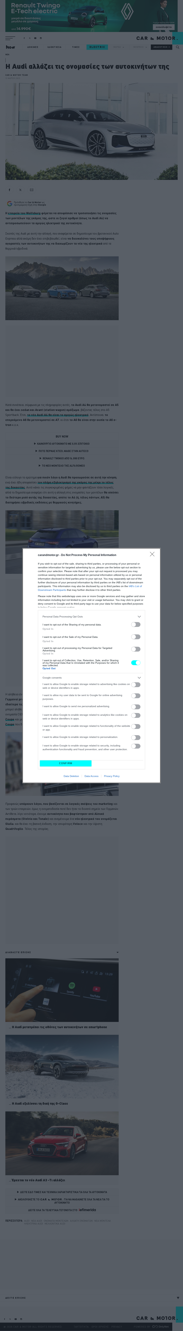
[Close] (153, 555)
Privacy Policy (112, 776)
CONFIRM (65, 763)
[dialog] (91, 665)
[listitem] (91, 617)
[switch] (135, 624)
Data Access (91, 776)
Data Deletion (71, 776)
